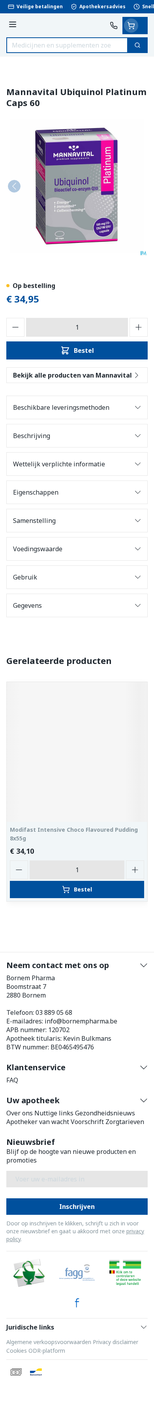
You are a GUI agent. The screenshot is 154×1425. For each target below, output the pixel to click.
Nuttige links (53, 1113)
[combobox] (67, 45)
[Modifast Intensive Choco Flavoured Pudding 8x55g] (77, 752)
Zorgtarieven (124, 1121)
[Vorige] (14, 186)
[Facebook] (77, 1303)
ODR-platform (46, 1350)
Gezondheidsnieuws (105, 1113)
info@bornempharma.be (81, 1021)
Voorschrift (87, 1121)
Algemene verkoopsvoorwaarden (48, 1342)
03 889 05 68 (54, 1012)
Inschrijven (77, 1206)
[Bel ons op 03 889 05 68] (114, 25)
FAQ (12, 1080)
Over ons (19, 1113)
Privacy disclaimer (115, 1342)
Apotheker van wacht (37, 1121)
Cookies (16, 1350)
